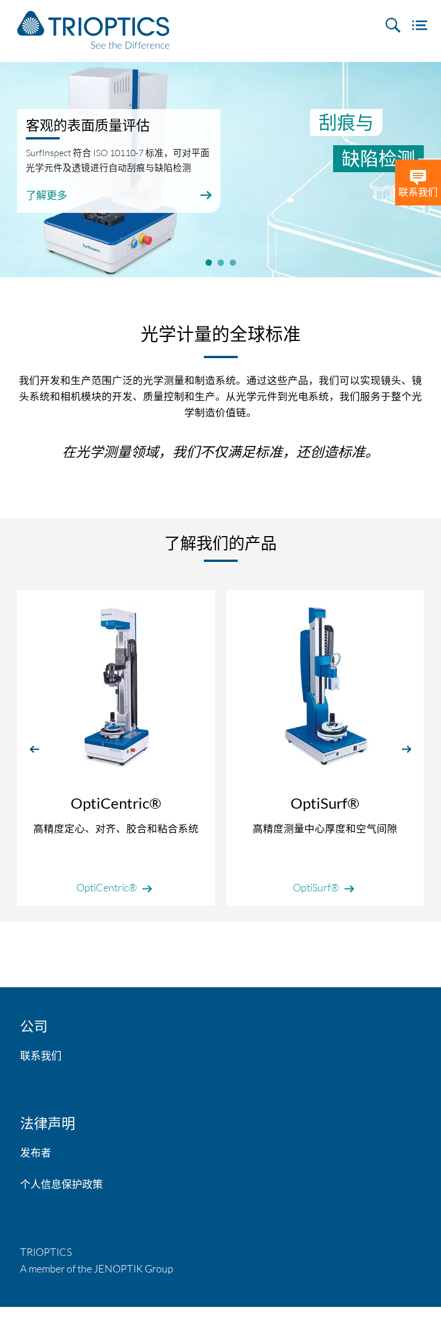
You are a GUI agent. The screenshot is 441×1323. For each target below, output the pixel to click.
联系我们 (40, 1055)
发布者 (35, 1152)
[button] (34, 748)
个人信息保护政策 (61, 1184)
